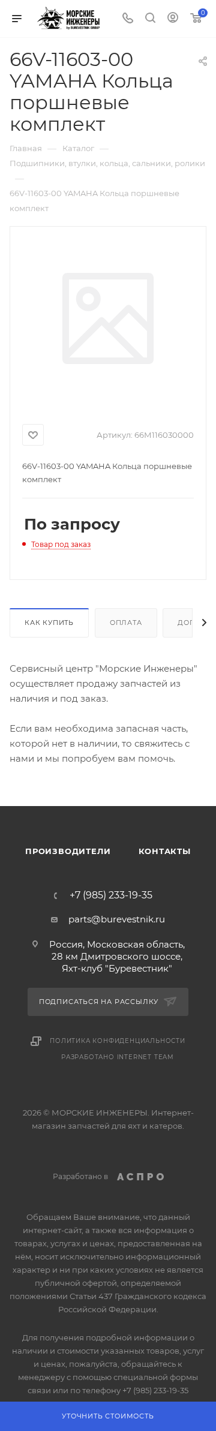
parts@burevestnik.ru (116, 919)
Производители (67, 851)
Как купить (49, 622)
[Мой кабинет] (172, 19)
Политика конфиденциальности (117, 1041)
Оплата (126, 622)
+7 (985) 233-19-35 (111, 895)
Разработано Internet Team (117, 1057)
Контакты (165, 851)
